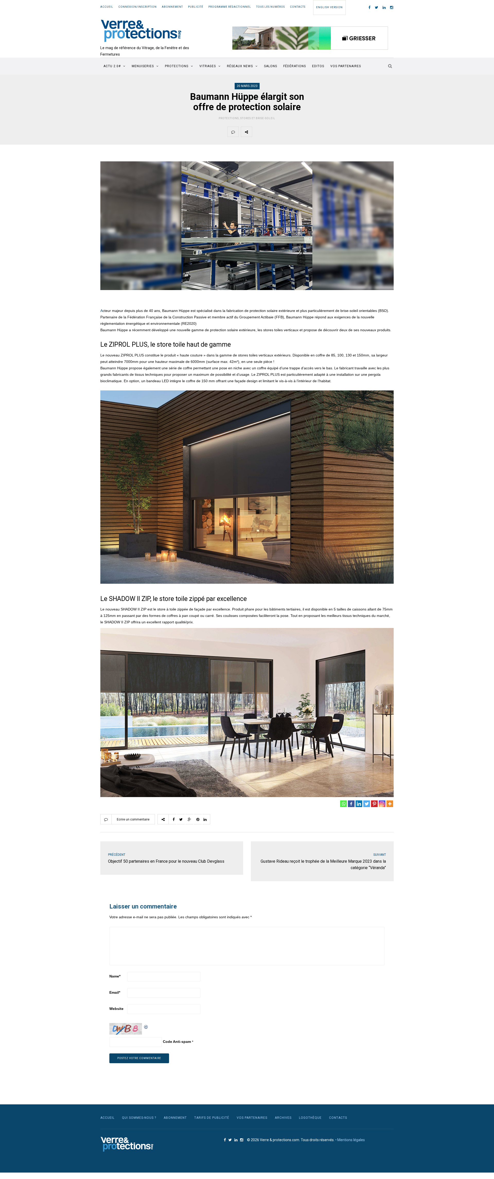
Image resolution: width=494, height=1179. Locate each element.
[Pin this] (293, 132)
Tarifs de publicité (211, 1118)
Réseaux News (240, 66)
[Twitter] (366, 803)
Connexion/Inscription (137, 6)
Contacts (297, 6)
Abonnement (172, 6)
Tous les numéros (270, 6)
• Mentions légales (350, 1140)
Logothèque (310, 1118)
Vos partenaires (345, 66)
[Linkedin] (359, 803)
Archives (283, 1118)
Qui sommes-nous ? (139, 1118)
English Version (329, 7)
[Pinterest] (374, 803)
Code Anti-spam (177, 1042)
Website (116, 1009)
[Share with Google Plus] (281, 132)
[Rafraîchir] (146, 1026)
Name (114, 976)
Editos (318, 66)
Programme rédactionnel (229, 6)
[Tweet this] (269, 132)
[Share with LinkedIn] (306, 132)
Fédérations (294, 66)
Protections (176, 66)
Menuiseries (143, 66)
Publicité (195, 6)
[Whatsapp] (343, 803)
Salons (270, 66)
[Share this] (257, 132)
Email (114, 992)
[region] (310, 38)
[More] (389, 803)
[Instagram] (382, 803)
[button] (310, 38)
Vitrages (207, 66)
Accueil (106, 6)
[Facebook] (351, 803)
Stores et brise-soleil (257, 118)
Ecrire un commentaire (133, 819)
